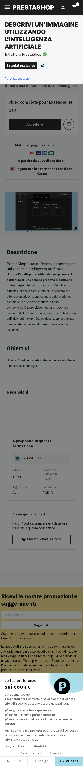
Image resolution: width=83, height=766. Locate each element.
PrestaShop (32, 54)
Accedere (34, 124)
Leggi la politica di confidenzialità (25, 746)
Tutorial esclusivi (17, 78)
